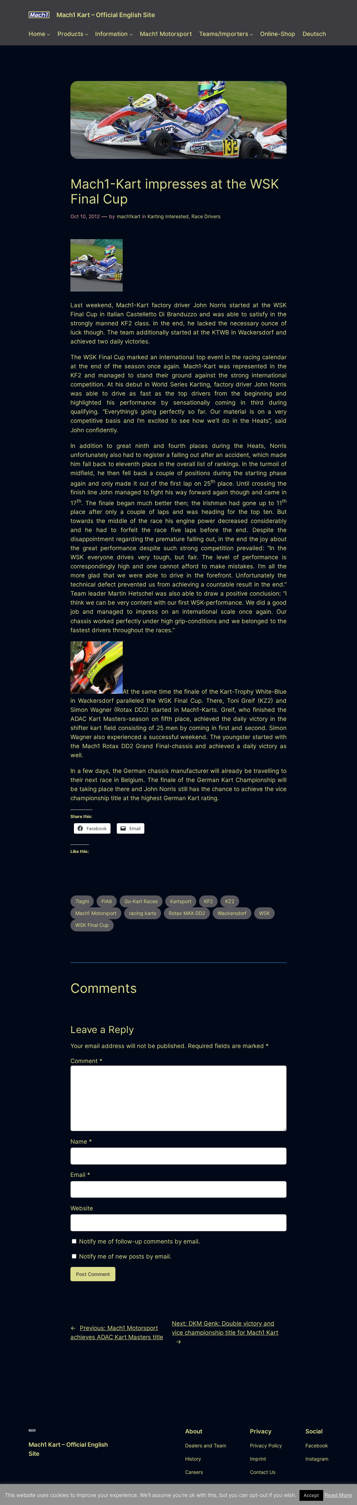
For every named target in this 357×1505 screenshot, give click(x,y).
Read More (338, 1495)
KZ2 (229, 901)
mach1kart (128, 216)
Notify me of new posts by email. (125, 1256)
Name (81, 1141)
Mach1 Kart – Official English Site (105, 15)
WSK (264, 913)
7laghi (82, 901)
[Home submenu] (48, 34)
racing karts (142, 913)
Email (80, 1174)
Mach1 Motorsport (95, 913)
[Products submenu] (86, 34)
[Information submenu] (131, 34)
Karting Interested (168, 216)
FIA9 (106, 901)
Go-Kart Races (141, 901)
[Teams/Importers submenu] (251, 34)
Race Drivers (205, 216)
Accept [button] (311, 1495)
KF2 (208, 901)
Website (81, 1208)
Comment (86, 1060)
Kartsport (180, 901)
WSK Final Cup (92, 925)
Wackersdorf (232, 913)
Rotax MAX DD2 (187, 913)
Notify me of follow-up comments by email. (139, 1241)
